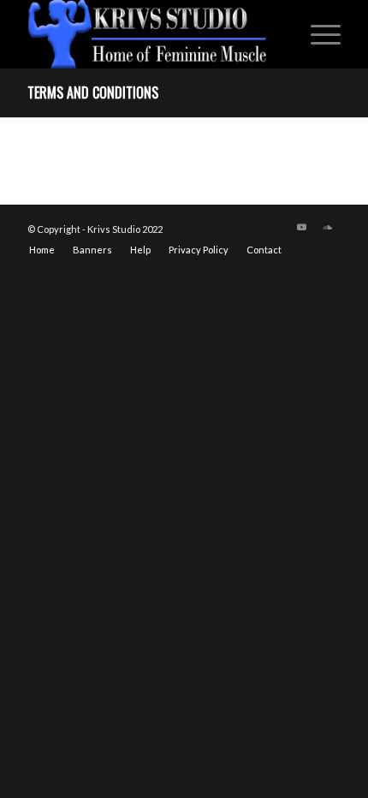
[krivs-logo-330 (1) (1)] (152, 34)
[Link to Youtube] (302, 227)
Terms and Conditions (92, 92)
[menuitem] (317, 34)
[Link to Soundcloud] (328, 227)
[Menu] (317, 34)
